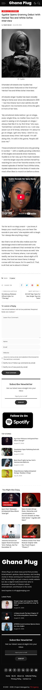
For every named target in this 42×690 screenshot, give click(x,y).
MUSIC (26, 536)
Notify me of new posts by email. (15, 367)
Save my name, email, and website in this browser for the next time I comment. (21, 358)
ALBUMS (13, 502)
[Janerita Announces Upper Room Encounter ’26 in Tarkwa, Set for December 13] (11, 531)
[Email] (38, 285)
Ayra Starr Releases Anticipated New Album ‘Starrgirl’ (10, 511)
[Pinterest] (32, 285)
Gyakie (12, 278)
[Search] (38, 3)
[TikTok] (32, 670)
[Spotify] (36, 670)
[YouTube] (27, 670)
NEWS (5, 11)
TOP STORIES (13, 11)
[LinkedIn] (23, 670)
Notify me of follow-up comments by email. (19, 363)
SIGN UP (21, 402)
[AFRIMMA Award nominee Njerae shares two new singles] (7, 627)
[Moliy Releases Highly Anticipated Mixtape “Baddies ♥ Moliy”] (7, 473)
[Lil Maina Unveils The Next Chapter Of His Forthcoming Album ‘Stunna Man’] (7, 616)
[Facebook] (21, 285)
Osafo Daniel (7, 25)
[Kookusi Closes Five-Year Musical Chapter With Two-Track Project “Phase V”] (31, 531)
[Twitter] (27, 285)
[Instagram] (19, 670)
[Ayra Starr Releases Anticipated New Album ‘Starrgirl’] (7, 441)
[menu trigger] (4, 3)
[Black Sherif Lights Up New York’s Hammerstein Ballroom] (7, 463)
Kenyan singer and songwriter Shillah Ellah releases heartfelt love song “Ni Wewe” (26, 603)
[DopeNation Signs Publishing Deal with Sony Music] (7, 452)
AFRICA (6, 502)
